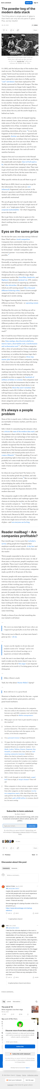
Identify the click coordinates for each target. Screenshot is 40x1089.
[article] (20, 1010)
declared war (22, 280)
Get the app (29, 1080)
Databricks (31, 277)
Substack (10, 1085)
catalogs (12, 341)
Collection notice (32, 1075)
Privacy (18, 1075)
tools (24, 343)
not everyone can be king (20, 522)
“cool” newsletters (8, 81)
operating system (32, 303)
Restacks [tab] (14, 868)
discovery (22, 341)
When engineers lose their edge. (12, 1009)
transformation (31, 343)
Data (7, 341)
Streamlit (7, 752)
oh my (14, 637)
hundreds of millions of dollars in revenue (18, 378)
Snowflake (22, 277)
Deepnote (29, 749)
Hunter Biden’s (22, 682)
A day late (30, 546)
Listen (36, 25)
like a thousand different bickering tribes (18, 289)
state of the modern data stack (24, 431)
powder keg (20, 61)
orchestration (9, 346)
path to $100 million (19, 798)
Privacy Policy (21, 1062)
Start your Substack (15, 1080)
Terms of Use (30, 1058)
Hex (34, 749)
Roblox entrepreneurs (26, 715)
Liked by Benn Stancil (13, 888)
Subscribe (29, 3)
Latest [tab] (9, 1001)
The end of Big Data (9, 1019)
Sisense (22, 749)
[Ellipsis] (37, 886)
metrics (4, 343)
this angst (22, 663)
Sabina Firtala (10, 886)
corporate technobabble (10, 210)
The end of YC (7, 1007)
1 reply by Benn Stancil (15, 919)
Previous (7, 855)
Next (33, 855)
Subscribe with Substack (21, 1054)
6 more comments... (8, 992)
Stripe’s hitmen (24, 779)
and (3, 346)
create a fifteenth (8, 455)
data (17, 341)
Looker (11, 749)
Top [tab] (4, 1001)
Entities (14, 136)
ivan (7, 925)
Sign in (36, 3)
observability (17, 343)
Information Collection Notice (26, 1060)
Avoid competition (23, 239)
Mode (6, 749)
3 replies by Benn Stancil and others (19, 983)
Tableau (17, 749)
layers (9, 343)
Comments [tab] (6, 868)
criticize (7, 431)
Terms (24, 1075)
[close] (34, 1022)
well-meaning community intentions (19, 753)
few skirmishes (11, 285)
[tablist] (10, 868)
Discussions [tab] (16, 1001)
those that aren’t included (21, 387)
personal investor (13, 738)
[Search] (36, 1002)
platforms (29, 341)
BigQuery (5, 280)
